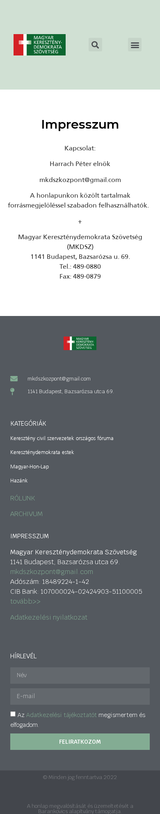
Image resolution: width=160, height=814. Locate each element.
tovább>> (25, 601)
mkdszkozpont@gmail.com (51, 571)
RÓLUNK (22, 498)
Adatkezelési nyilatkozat (48, 617)
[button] (135, 44)
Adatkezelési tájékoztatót (61, 715)
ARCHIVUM (26, 514)
